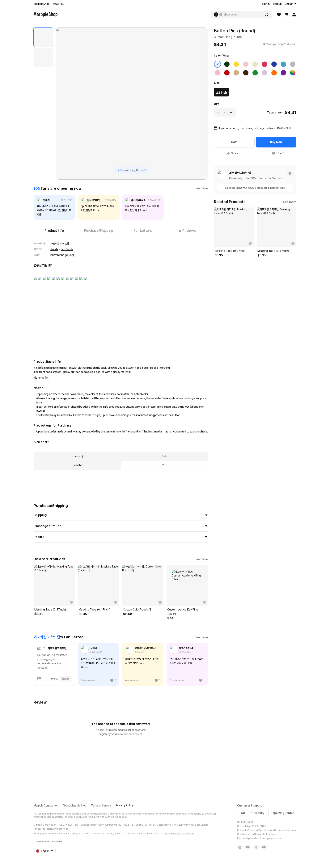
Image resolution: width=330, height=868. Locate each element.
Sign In (266, 3)
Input (65, 678)
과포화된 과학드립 (59, 243)
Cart (234, 142)
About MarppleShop (74, 805)
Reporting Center (282, 813)
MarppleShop (41, 3)
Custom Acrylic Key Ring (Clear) (182, 611)
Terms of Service (101, 805)
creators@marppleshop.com (265, 838)
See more (201, 188)
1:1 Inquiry (257, 813)
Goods (54, 249)
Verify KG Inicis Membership (179, 833)
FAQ (242, 813)
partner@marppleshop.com (261, 834)
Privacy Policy (125, 805)
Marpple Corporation (46, 805)
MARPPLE (58, 3)
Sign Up (277, 3)
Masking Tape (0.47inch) (50, 609)
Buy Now (276, 142)
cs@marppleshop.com (283, 830)
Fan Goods (67, 249)
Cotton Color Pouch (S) (137, 609)
